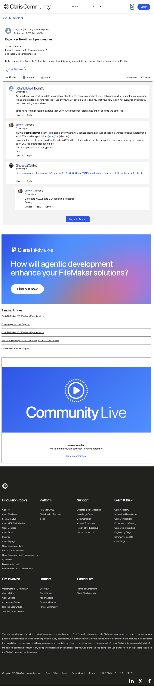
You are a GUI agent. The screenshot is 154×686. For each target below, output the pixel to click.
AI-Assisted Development (126, 514)
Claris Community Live (12, 546)
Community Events (11, 602)
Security (6, 537)
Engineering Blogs (122, 532)
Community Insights (123, 537)
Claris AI (6, 509)
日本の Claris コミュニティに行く (116, 673)
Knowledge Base (85, 514)
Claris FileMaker (9, 514)
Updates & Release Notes (89, 509)
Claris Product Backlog (50, 514)
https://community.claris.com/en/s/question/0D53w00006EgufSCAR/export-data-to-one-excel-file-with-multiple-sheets (79, 173)
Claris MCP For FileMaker (13, 523)
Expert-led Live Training (125, 523)
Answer (30, 77)
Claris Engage (8, 541)
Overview (44, 588)
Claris (5, 486)
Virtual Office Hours (86, 523)
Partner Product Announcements (17, 568)
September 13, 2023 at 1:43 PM (28, 33)
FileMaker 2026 (47, 509)
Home (75, 6)
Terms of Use (52, 673)
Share (47, 77)
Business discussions (12, 564)
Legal (64, 673)
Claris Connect (9, 528)
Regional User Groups (12, 607)
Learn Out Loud (9, 519)
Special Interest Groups (13, 611)
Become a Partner (48, 602)
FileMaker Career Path (87, 588)
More (94, 6)
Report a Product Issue (12, 550)
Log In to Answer (77, 219)
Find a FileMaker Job (86, 593)
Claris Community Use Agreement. (22, 652)
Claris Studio (8, 532)
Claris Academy (121, 509)
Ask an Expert (46, 597)
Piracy (92, 673)
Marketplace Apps (85, 532)
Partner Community (49, 607)
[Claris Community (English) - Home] (27, 7)
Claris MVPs (8, 593)
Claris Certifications (123, 519)
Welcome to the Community (15, 588)
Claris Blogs (119, 541)
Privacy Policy (78, 673)
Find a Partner (46, 593)
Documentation (84, 519)
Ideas (42, 519)
